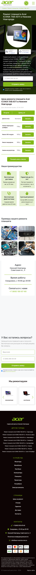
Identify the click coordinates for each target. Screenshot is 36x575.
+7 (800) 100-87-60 (18, 291)
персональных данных (17, 90)
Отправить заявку (18, 84)
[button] (3, 397)
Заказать (28, 119)
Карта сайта (31, 570)
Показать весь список (18, 159)
